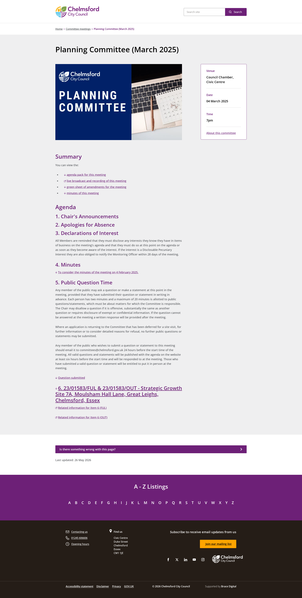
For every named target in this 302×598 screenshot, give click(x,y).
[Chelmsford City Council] (94, 11)
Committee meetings (78, 29)
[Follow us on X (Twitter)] (177, 560)
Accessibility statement (79, 586)
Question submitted (71, 378)
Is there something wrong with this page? (87, 449)
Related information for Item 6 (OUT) (82, 417)
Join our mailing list (218, 544)
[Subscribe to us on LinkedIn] (185, 560)
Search (238, 12)
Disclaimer (102, 586)
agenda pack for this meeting (86, 175)
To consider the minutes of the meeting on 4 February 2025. (98, 272)
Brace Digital (228, 586)
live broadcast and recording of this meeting (96, 181)
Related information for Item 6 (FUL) (82, 408)
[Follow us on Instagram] (202, 560)
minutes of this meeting (83, 193)
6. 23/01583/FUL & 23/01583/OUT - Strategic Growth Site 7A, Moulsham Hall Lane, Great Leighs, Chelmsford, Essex (118, 394)
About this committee (221, 133)
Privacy (116, 586)
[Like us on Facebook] (168, 560)
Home (59, 29)
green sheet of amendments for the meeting (96, 187)
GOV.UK (129, 586)
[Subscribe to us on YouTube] (194, 560)
